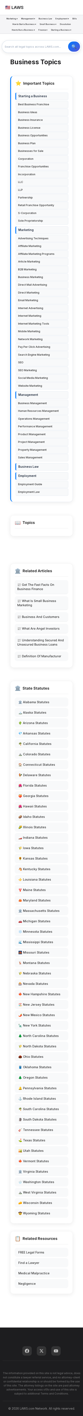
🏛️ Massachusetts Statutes (39, 911)
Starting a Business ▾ (61, 30)
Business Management (32, 403)
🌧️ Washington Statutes (36, 1182)
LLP (20, 189)
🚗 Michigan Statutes (34, 921)
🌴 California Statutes (35, 744)
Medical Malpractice (34, 1273)
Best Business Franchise (33, 104)
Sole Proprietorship (30, 220)
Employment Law (29, 491)
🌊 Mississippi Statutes (35, 942)
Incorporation (26, 174)
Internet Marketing (29, 315)
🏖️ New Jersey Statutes (36, 1004)
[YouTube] (56, 1351)
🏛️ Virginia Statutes (33, 1171)
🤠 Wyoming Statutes (34, 1213)
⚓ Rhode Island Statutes (37, 1098)
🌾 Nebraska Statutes (34, 973)
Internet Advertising (30, 308)
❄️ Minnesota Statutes (35, 931)
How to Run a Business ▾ (23, 30)
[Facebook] (27, 1351)
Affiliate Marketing (29, 246)
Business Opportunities (33, 135)
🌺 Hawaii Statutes (32, 806)
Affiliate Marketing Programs (36, 253)
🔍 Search (74, 46)
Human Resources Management (38, 410)
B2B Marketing (27, 269)
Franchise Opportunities (33, 166)
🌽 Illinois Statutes (32, 827)
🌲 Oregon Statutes (33, 1077)
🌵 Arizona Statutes (33, 723)
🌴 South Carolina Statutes (38, 1109)
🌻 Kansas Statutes (33, 858)
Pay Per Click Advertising (34, 346)
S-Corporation (27, 213)
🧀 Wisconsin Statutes (35, 1203)
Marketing (26, 230)
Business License (29, 127)
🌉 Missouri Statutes (33, 952)
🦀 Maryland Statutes (34, 900)
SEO (20, 362)
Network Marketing (30, 339)
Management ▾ (28, 18)
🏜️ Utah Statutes (31, 1150)
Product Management (32, 434)
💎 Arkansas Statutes (34, 733)
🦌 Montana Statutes (34, 963)
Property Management (32, 449)
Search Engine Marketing (34, 354)
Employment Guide (30, 484)
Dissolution (65, 24)
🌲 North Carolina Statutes (38, 1036)
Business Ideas (27, 112)
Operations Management (34, 418)
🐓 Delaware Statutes (34, 775)
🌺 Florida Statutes (32, 785)
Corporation (25, 158)
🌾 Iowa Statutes (31, 848)
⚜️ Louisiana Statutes (34, 879)
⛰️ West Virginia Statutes (37, 1192)
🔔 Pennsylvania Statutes (37, 1088)
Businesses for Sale (30, 151)
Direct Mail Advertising (32, 284)
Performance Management (35, 426)
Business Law (45, 18)
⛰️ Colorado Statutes (34, 754)
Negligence (27, 1283)
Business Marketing (30, 277)
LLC (20, 182)
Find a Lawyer (28, 1263)
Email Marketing (28, 300)
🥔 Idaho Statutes (31, 817)
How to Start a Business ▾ (24, 24)
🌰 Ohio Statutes (30, 1056)
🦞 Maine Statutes (32, 890)
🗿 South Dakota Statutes (37, 1119)
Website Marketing (30, 385)
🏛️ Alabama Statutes (33, 702)
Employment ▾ (62, 18)
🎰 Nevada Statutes (33, 983)
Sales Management (30, 457)
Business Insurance (30, 119)
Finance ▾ (42, 30)
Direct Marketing (28, 292)
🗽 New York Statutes (34, 1025)
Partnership (25, 197)
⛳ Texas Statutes (31, 1140)
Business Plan (27, 143)
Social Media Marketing (33, 377)
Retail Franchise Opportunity (36, 205)
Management (28, 394)
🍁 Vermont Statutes (33, 1161)
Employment (27, 476)
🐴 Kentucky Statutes (34, 869)
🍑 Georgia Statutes (33, 796)
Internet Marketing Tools (33, 323)
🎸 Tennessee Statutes (35, 1130)
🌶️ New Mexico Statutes (36, 1015)
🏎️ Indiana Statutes (33, 837)
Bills (74, 18)
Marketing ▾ (12, 18)
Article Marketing (29, 261)
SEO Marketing (27, 370)
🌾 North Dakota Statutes (37, 1046)
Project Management (31, 441)
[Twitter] (41, 1351)
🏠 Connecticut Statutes (36, 764)
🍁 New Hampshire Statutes (39, 994)
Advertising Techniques (33, 238)
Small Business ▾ (48, 24)
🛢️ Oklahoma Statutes (35, 1067)
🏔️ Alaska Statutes (32, 712)
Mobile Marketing (29, 331)
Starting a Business (32, 96)
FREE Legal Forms (31, 1252)
